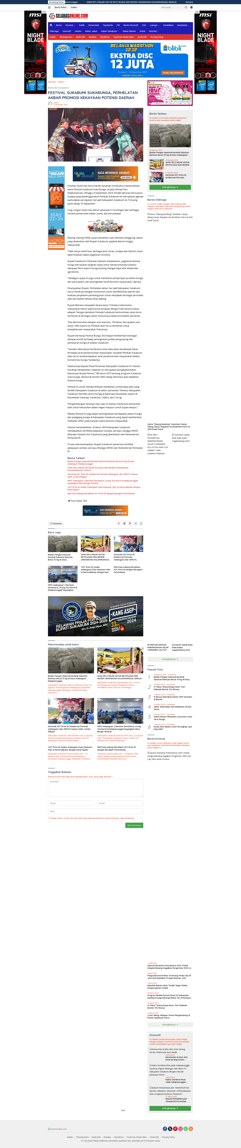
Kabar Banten (129, 31)
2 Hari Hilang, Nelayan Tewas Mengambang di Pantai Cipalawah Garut (168, 1016)
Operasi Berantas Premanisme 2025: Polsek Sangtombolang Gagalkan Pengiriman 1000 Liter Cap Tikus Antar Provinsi (170, 966)
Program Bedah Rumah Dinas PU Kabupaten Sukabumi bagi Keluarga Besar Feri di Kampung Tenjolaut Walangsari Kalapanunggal (169, 996)
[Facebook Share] (119, 523)
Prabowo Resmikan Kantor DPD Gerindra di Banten (173, 698)
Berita (59, 25)
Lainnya (153, 25)
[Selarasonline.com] (68, 16)
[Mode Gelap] (191, 7)
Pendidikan (168, 25)
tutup (44, 12)
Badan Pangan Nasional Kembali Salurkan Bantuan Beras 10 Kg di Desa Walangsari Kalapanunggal (101, 462)
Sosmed (153, 31)
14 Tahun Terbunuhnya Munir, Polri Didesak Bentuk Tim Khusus (169, 688)
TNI (118, 25)
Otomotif (66, 31)
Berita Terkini (60, 7)
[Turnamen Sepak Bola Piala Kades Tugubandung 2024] (182, 537)
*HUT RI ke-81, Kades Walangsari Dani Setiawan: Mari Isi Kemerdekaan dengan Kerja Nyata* (104, 488)
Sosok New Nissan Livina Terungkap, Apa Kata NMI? (173, 727)
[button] (186, 7)
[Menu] (50, 7)
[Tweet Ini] (124, 523)
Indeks (74, 7)
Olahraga (54, 31)
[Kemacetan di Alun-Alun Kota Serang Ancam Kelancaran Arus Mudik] (170, 1051)
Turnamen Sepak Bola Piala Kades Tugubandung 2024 (182, 647)
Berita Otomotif (131, 25)
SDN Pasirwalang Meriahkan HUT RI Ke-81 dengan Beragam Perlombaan (101, 493)
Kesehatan (182, 25)
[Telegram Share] (135, 523)
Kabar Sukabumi (109, 31)
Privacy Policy (157, 37)
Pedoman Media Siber (124, 37)
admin (56, 103)
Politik (82, 25)
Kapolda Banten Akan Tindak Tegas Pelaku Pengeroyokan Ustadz (167, 986)
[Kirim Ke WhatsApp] (141, 523)
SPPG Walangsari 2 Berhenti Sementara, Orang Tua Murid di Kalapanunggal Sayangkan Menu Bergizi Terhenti (103, 482)
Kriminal (69, 25)
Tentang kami (66, 37)
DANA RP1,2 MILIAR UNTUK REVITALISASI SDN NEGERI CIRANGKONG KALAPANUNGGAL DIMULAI (79, 2)
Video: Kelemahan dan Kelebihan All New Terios (172, 708)
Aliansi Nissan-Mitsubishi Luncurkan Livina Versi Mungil (173, 717)
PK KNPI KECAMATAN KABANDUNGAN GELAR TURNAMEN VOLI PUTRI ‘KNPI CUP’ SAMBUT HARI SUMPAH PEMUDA (157, 647)
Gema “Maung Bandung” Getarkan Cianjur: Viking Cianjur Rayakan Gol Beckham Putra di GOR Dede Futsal (168, 426)
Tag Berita (108, 25)
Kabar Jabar (91, 31)
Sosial (142, 31)
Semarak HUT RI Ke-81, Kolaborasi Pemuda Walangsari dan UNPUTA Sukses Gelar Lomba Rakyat (180, 2)
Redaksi (92, 37)
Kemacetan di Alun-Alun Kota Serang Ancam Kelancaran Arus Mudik (177, 1058)
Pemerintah (93, 25)
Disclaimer (105, 37)
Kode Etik (80, 37)
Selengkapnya (169, 187)
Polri (144, 25)
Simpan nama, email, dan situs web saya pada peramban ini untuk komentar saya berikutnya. (92, 818)
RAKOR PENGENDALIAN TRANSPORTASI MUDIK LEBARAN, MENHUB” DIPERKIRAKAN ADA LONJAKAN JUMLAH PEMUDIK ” (176, 1100)
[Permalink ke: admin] (50, 103)
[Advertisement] (120, 1128)
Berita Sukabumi (61, 87)
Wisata (78, 31)
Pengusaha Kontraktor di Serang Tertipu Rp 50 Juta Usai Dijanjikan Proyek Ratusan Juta (169, 976)
